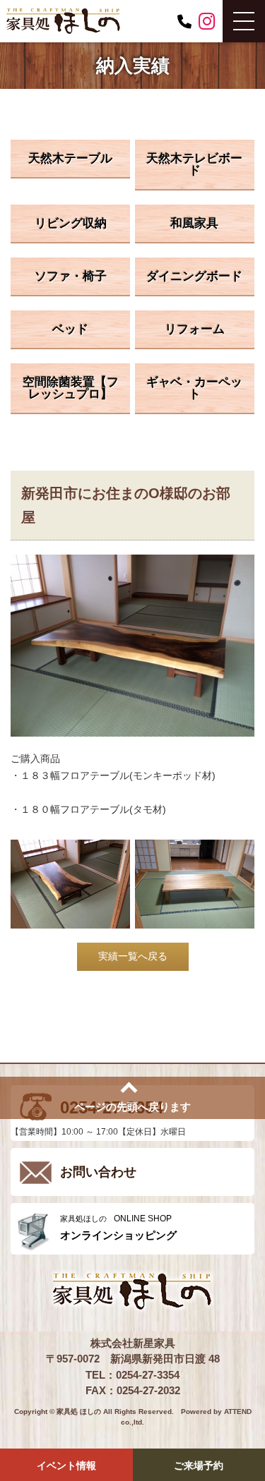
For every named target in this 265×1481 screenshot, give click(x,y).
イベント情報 (66, 1465)
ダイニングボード (194, 276)
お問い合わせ (98, 1172)
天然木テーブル (70, 158)
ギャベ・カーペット (194, 388)
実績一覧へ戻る (132, 956)
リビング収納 (71, 223)
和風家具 (194, 223)
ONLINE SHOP (118, 1227)
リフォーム (195, 329)
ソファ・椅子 (71, 276)
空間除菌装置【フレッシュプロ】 (71, 388)
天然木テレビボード (194, 164)
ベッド (70, 329)
